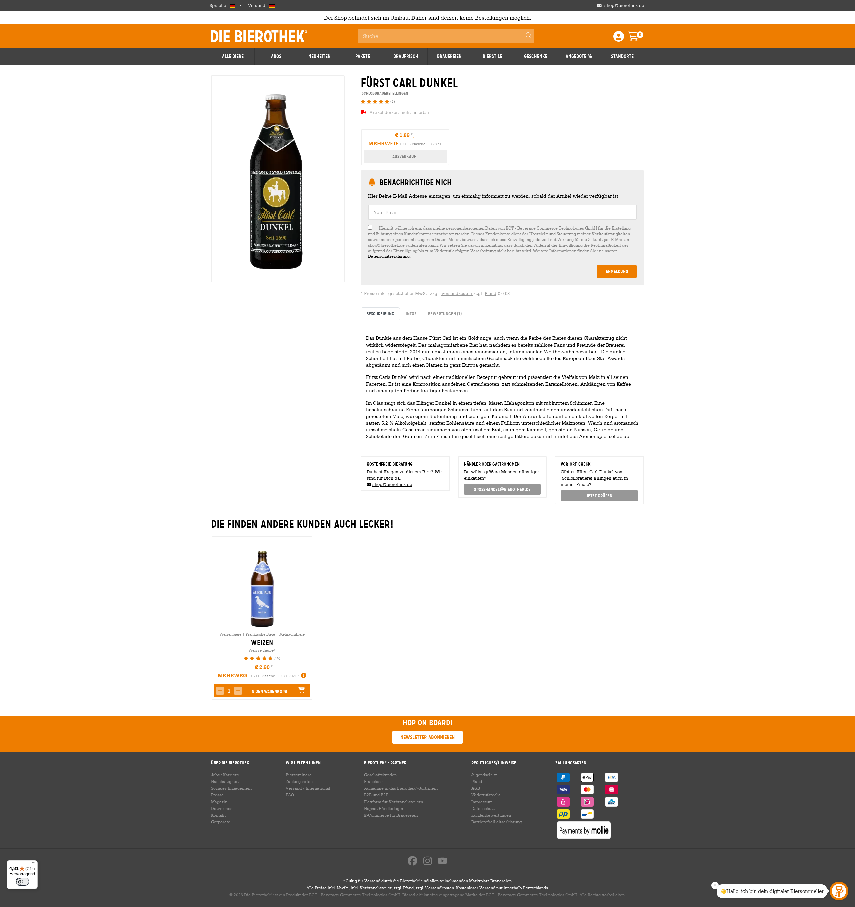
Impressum (482, 801)
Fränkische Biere (260, 634)
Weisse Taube (262, 650)
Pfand (490, 293)
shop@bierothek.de (624, 5)
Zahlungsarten (299, 781)
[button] (220, 691)
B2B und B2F (376, 794)
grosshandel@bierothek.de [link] (502, 489)
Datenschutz (483, 808)
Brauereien (449, 56)
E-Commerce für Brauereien (391, 815)
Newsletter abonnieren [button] (427, 737)
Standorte (622, 56)
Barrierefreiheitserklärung (496, 821)
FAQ (290, 794)
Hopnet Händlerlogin (383, 808)
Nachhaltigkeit (225, 781)
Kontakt (218, 815)
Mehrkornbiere (292, 634)
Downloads (221, 808)
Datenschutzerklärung (389, 256)
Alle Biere (233, 56)
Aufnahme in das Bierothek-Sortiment (401, 788)
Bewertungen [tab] (445, 313)
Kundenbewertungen (491, 815)
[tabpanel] (502, 385)
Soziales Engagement (231, 788)
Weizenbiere (230, 634)
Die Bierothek (259, 36)
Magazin (219, 801)
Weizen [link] (262, 643)
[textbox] (502, 212)
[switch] (22, 882)
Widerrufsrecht (485, 794)
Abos (276, 56)
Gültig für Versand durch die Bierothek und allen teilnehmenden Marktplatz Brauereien (427, 880)
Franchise (373, 781)
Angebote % (579, 56)
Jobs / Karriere (225, 774)
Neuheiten (319, 56)
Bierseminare (299, 774)
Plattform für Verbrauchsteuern (393, 801)
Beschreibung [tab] (380, 313)
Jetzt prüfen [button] (599, 495)
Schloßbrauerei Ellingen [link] (384, 93)
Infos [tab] (411, 313)
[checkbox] (502, 242)
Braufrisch (405, 56)
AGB (475, 788)
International (318, 788)
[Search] (526, 36)
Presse (217, 794)
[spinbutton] (229, 691)
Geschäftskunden (380, 774)
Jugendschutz (484, 774)
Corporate (220, 821)
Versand (294, 788)
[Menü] (34, 864)
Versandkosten (457, 293)
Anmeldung (617, 271)
